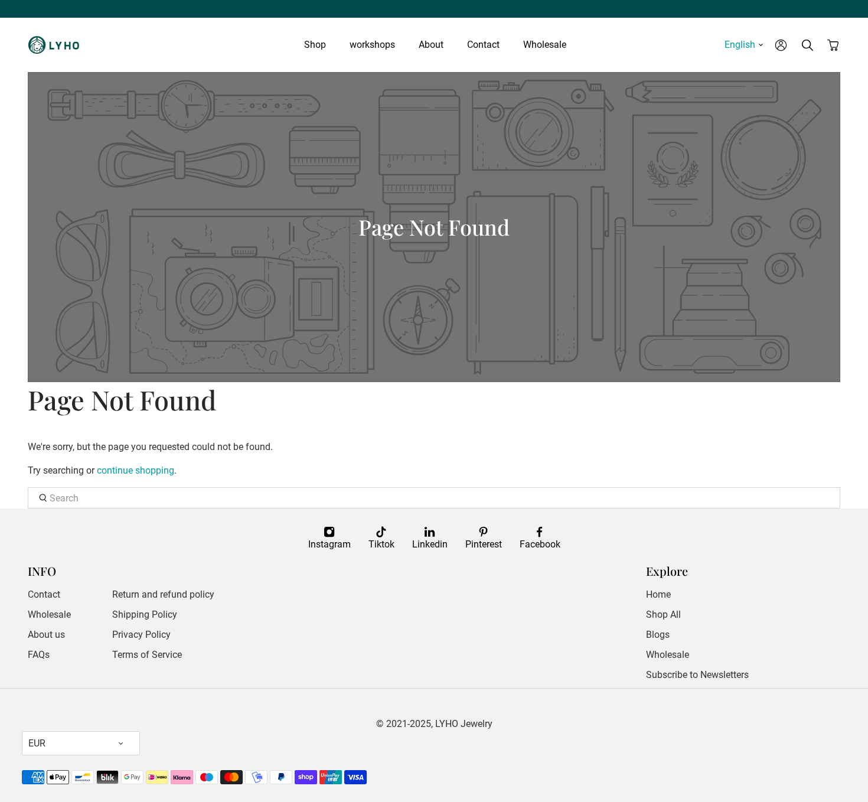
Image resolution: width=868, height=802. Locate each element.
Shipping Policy (144, 614)
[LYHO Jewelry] (57, 45)
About (431, 44)
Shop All (663, 614)
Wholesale (544, 44)
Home (658, 594)
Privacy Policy (141, 634)
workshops (372, 44)
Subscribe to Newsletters (697, 674)
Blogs (658, 634)
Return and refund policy (163, 594)
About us (46, 634)
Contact (483, 44)
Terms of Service (147, 654)
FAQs (39, 654)
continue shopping (135, 470)
